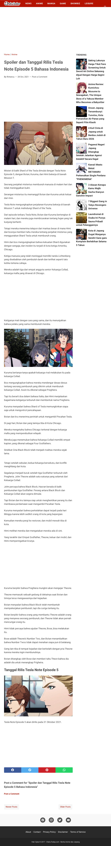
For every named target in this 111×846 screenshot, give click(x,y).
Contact (37, 832)
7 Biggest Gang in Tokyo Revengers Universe (97, 205)
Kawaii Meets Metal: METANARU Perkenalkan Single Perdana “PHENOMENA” (90, 171)
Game (63, 3)
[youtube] (68, 820)
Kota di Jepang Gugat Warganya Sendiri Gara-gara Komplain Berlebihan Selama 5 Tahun (91, 237)
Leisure (89, 3)
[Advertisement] (55, 30)
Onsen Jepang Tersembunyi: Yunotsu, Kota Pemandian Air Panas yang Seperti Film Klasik (90, 115)
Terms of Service (78, 832)
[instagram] (51, 820)
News (28, 3)
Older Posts (65, 807)
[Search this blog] (105, 7)
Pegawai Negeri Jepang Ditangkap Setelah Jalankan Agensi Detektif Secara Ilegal (90, 151)
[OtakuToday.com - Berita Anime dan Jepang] (12, 3)
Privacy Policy (49, 832)
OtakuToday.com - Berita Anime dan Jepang (63, 842)
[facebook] (12, 770)
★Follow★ (12, 10)
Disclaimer (63, 832)
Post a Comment (39, 77)
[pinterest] (47, 770)
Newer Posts (11, 807)
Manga (51, 3)
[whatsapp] (64, 770)
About (29, 832)
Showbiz (75, 3)
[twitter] (29, 770)
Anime (39, 3)
